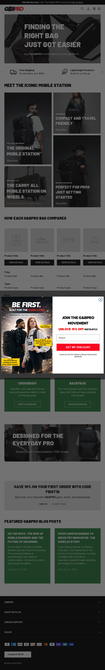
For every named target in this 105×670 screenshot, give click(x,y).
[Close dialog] (101, 300)
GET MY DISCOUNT (78, 347)
